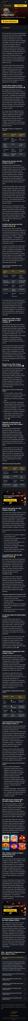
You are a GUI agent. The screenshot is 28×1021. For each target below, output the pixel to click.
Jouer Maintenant (10, 21)
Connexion (8, 5)
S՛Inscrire (21, 5)
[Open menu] (25, 2)
